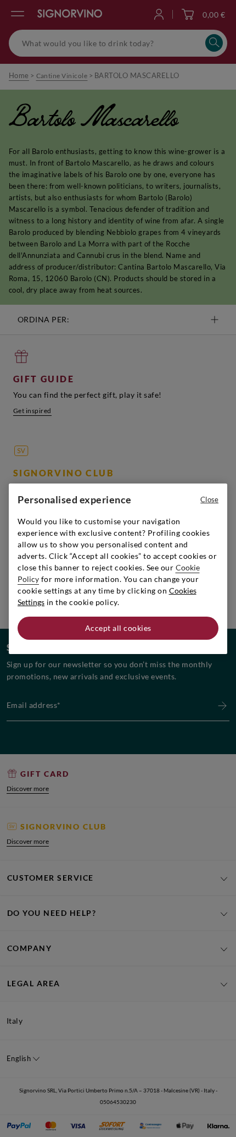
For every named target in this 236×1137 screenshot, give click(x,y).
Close (209, 499)
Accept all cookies (118, 628)
